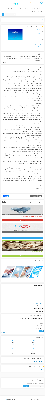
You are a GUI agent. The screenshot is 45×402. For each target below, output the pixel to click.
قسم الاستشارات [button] (27, 8)
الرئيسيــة (40, 8)
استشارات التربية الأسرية (35, 20)
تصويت (41, 330)
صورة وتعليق (12, 8)
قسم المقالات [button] (35, 8)
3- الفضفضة (35, 303)
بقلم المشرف (40, 11)
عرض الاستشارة (22, 220)
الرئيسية (42, 20)
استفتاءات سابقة (4, 332)
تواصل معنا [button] (34, 11)
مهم (41, 323)
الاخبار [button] (8, 8)
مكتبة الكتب (38, 311)
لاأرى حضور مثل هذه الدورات (37, 328)
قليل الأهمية (39, 325)
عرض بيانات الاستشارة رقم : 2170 (25, 20)
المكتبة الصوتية (37, 308)
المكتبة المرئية (37, 285)
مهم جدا (40, 321)
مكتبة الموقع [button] (19, 8)
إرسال (26, 386)
